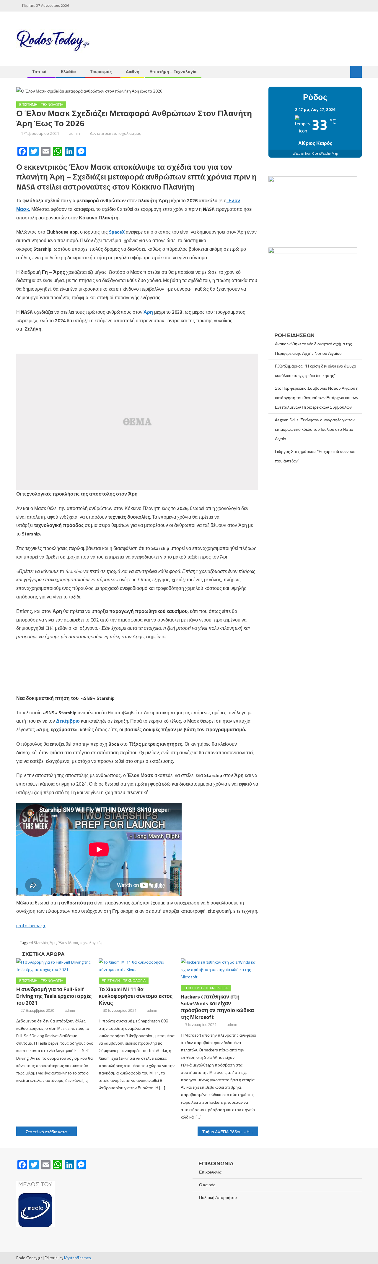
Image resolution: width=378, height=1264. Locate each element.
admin (74, 133)
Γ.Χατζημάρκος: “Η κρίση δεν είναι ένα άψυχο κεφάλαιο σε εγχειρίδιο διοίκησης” (315, 370)
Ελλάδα (68, 71)
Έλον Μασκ (68, 943)
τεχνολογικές (91, 943)
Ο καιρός (207, 1185)
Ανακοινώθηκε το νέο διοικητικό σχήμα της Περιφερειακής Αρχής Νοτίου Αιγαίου (313, 348)
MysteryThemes (77, 1258)
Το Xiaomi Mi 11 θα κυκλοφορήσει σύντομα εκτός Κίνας (135, 996)
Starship (41, 943)
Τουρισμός (101, 71)
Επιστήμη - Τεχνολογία (41, 104)
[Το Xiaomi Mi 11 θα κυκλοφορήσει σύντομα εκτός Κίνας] (137, 965)
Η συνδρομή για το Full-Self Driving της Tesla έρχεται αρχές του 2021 (54, 996)
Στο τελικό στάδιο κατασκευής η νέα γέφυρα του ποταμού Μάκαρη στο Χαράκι (51, 1132)
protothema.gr (30, 925)
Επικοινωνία (210, 1172)
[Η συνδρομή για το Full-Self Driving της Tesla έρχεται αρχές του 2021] (55, 965)
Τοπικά (39, 71)
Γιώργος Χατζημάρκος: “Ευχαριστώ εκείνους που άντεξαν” (315, 456)
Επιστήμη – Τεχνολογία (173, 71)
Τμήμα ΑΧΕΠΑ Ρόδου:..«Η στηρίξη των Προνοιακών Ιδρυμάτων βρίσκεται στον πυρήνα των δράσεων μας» (230, 1132)
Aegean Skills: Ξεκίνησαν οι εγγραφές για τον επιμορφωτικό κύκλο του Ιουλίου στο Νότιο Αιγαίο (315, 429)
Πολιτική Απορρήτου (218, 1197)
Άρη (53, 943)
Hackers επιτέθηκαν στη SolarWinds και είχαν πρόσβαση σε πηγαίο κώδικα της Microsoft (217, 1007)
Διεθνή (132, 71)
